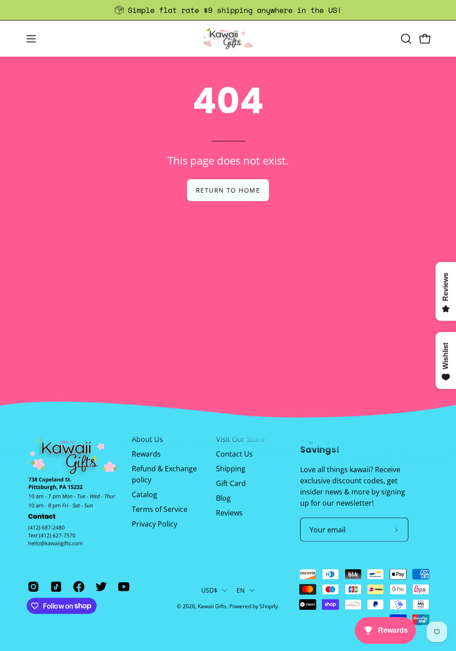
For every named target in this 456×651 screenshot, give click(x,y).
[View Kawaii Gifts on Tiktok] (55, 586)
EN (240, 590)
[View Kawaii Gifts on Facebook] (77, 586)
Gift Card (231, 483)
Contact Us (234, 454)
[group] (228, 10)
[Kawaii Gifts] (228, 38)
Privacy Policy (154, 524)
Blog (223, 498)
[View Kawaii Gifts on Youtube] (122, 586)
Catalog (144, 494)
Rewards (146, 454)
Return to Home (228, 190)
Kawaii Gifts (212, 606)
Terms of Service (159, 509)
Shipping (230, 469)
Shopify (269, 606)
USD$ (209, 590)
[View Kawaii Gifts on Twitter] (100, 586)
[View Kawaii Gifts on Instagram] (32, 586)
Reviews (229, 513)
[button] (405, 39)
